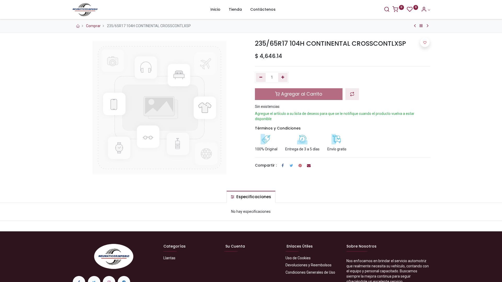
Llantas (169, 258)
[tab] (251, 197)
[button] (352, 94)
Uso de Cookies (298, 258)
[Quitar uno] (261, 77)
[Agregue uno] (283, 77)
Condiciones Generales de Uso (310, 272)
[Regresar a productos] (421, 26)
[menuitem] (215, 9)
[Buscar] (387, 10)
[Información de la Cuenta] (425, 10)
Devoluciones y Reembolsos (309, 265)
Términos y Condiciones (278, 128)
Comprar (93, 26)
